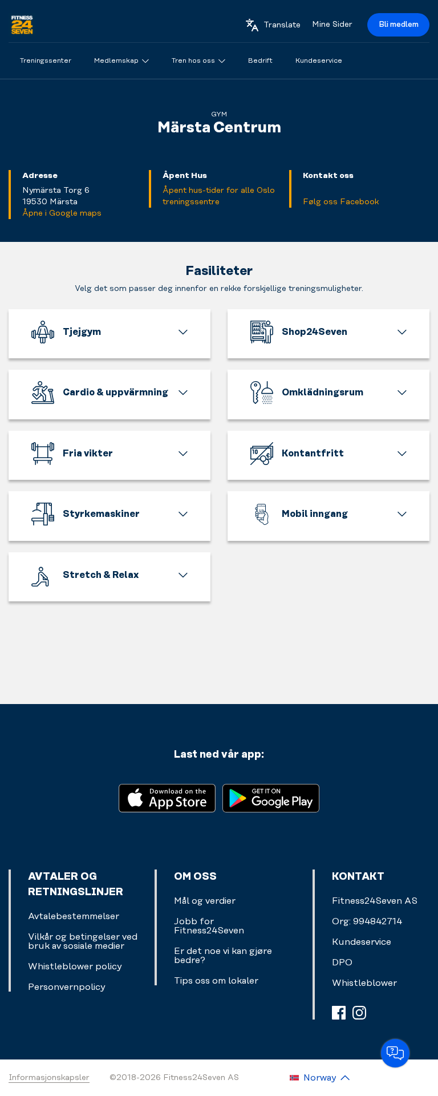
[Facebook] (339, 1013)
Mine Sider (332, 24)
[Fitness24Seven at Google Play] (270, 797)
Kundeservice (361, 942)
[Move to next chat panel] (395, 1053)
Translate (282, 25)
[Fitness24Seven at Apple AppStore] (167, 797)
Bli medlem (399, 25)
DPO (342, 962)
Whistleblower (364, 983)
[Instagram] (359, 1013)
